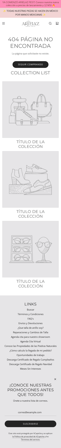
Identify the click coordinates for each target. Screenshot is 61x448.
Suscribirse (30, 423)
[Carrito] (57, 23)
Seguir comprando (30, 64)
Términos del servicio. (30, 439)
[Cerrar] (55, 379)
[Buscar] (50, 23)
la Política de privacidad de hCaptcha (28, 436)
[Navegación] (3, 23)
